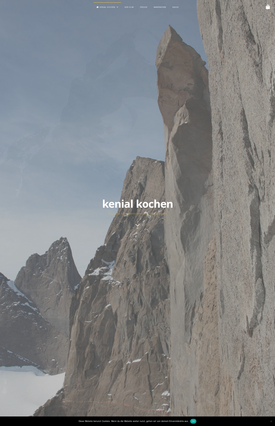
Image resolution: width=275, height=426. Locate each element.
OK (193, 421)
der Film (129, 7)
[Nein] (271, 421)
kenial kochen (137, 205)
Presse (143, 7)
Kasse (176, 7)
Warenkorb (160, 7)
